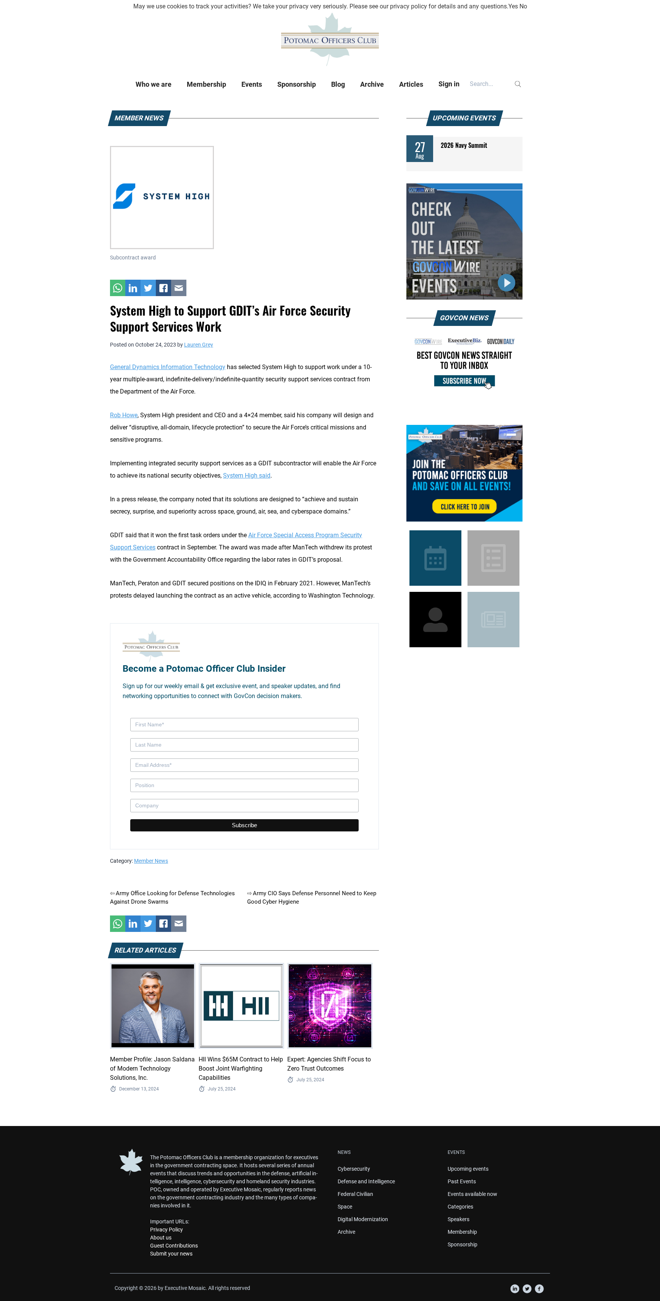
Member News (151, 861)
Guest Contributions (174, 1246)
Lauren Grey (198, 345)
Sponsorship (296, 84)
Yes (513, 6)
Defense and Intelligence (366, 1181)
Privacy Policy (166, 1229)
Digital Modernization (363, 1219)
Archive (372, 84)
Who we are (153, 84)
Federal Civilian (355, 1194)
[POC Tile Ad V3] (464, 473)
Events (251, 84)
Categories (460, 1207)
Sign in (448, 84)
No (523, 6)
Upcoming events (468, 1169)
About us (160, 1238)
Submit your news (171, 1254)
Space (345, 1207)
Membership (206, 84)
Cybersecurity (354, 1169)
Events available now (472, 1194)
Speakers (458, 1219)
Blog (338, 84)
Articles (411, 84)
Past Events (462, 1181)
